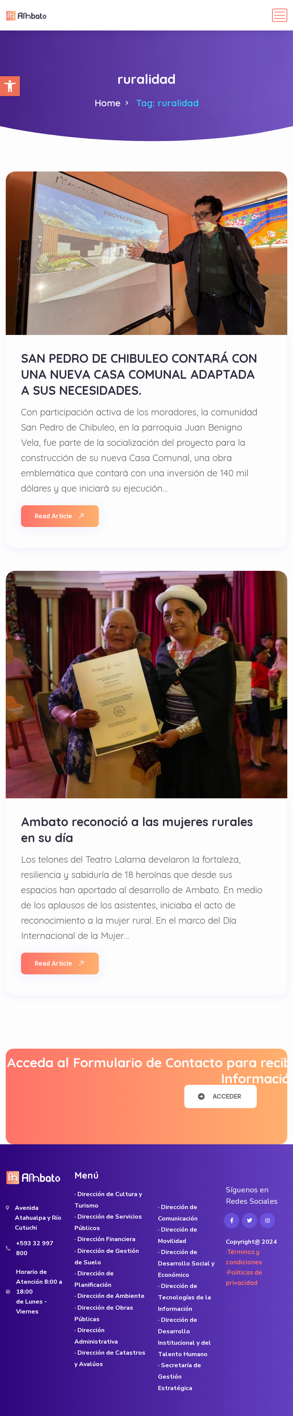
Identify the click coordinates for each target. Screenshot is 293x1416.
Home (108, 103)
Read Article (53, 516)
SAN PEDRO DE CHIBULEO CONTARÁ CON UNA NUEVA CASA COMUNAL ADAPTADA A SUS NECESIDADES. (139, 374)
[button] (10, 86)
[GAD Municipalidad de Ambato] (27, 15)
